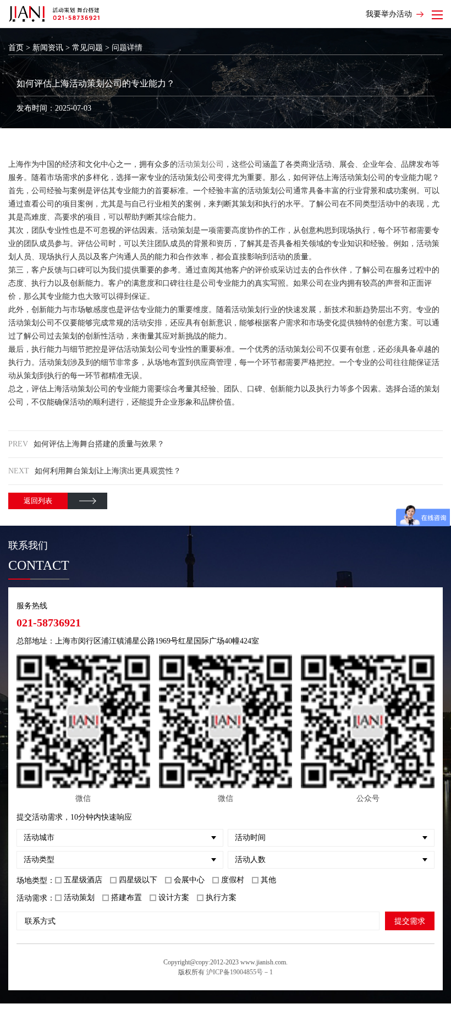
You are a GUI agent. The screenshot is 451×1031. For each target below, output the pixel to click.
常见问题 (87, 47)
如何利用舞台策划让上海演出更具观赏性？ (108, 471)
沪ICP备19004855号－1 (239, 972)
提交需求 (409, 921)
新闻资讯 (47, 47)
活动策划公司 (201, 164)
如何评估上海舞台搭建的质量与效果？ (99, 444)
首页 (16, 47)
